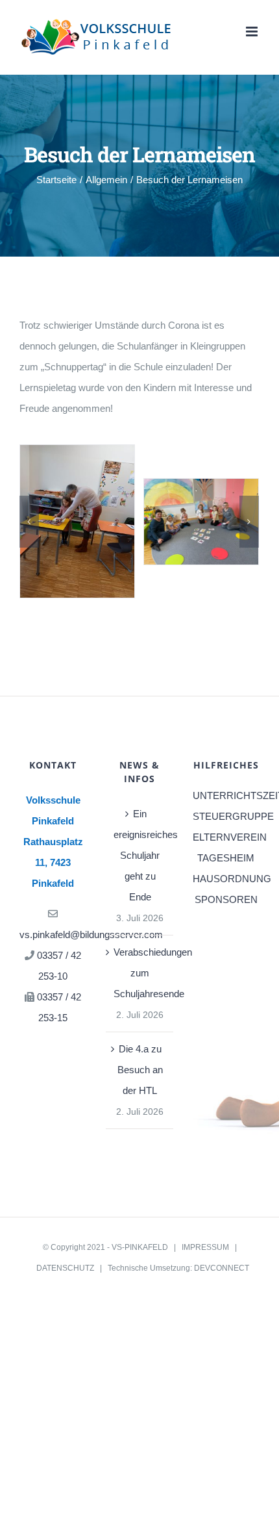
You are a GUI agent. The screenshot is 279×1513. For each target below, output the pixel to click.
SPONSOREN (226, 899)
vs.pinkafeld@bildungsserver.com (91, 934)
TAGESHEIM (225, 857)
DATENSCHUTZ (65, 1268)
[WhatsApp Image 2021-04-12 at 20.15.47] (201, 520)
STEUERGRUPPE (226, 816)
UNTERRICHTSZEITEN (226, 795)
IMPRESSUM (205, 1247)
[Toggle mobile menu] (253, 31)
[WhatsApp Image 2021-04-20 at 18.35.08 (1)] (77, 520)
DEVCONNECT (221, 1268)
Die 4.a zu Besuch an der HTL (140, 1069)
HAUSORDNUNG (226, 878)
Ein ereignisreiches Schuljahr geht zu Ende (140, 855)
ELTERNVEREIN (226, 837)
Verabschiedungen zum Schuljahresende (140, 973)
